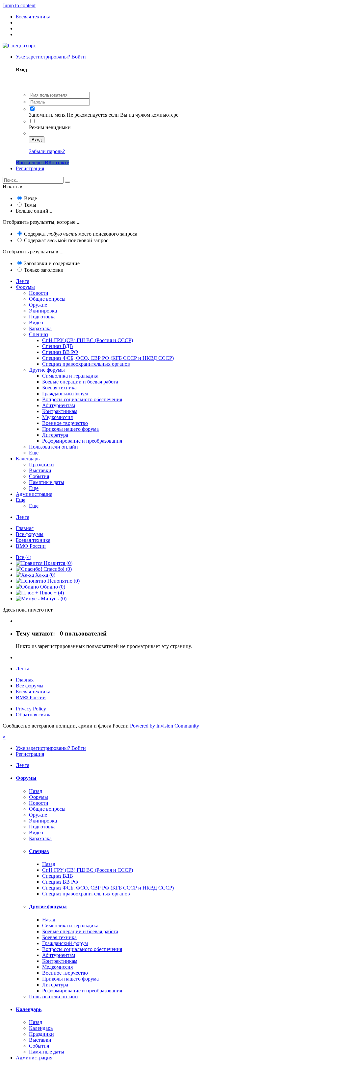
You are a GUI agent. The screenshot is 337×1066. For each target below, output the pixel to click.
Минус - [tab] (52, 598)
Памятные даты (46, 482)
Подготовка (42, 316)
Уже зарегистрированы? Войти (52, 56)
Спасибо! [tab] (57, 569)
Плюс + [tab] (51, 592)
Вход (37, 139)
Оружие (38, 305)
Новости (38, 293)
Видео (36, 322)
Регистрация (30, 168)
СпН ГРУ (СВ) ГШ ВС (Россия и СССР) (87, 340)
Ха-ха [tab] (44, 575)
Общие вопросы (47, 299)
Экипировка (43, 310)
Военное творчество (65, 423)
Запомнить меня (47, 115)
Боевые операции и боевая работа (80, 381)
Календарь (27, 458)
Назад (35, 791)
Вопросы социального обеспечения (82, 399)
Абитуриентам (58, 405)
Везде (30, 198)
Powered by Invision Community (164, 726)
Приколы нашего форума (70, 429)
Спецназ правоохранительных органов (86, 364)
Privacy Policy (31, 708)
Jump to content (19, 5)
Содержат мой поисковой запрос (66, 240)
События (39, 476)
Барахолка (40, 328)
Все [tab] (23, 557)
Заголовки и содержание (52, 263)
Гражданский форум (65, 393)
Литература (55, 435)
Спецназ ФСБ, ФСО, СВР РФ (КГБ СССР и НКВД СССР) (108, 358)
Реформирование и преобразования (82, 441)
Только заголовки (44, 270)
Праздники (41, 464)
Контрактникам (59, 411)
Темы (30, 205)
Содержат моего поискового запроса (80, 234)
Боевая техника (59, 387)
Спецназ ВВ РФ (60, 352)
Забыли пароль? (47, 151)
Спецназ (38, 334)
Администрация (34, 494)
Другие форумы (47, 370)
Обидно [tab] (52, 587)
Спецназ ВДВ (57, 346)
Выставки (40, 470)
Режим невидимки (50, 127)
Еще (34, 452)
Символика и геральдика (70, 376)
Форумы (25, 287)
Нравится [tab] (57, 563)
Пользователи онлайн (53, 447)
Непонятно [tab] (63, 581)
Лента (22, 281)
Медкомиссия (57, 417)
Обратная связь (33, 714)
